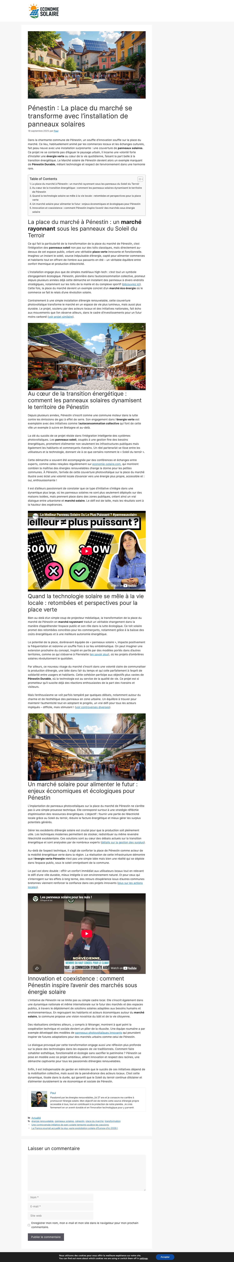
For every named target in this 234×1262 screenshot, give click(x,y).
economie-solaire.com (106, 464)
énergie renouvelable (42, 1121)
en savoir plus (99, 654)
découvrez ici (131, 284)
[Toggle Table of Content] (138, 179)
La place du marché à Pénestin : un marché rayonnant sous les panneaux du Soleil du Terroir (85, 183)
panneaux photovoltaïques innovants (98, 1032)
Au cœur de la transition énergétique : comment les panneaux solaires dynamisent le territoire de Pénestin (87, 189)
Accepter (165, 1256)
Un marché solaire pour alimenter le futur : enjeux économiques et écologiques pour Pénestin (86, 203)
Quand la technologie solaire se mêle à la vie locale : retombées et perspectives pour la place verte (86, 197)
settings (144, 1258)
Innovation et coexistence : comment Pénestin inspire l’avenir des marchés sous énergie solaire (83, 209)
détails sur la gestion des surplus (123, 842)
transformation (113, 1121)
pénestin (79, 1121)
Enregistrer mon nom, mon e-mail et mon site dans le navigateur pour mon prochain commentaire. (84, 1225)
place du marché (94, 1121)
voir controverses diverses (92, 707)
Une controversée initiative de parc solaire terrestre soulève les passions (70, 1124)
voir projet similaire (61, 316)
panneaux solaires (64, 1121)
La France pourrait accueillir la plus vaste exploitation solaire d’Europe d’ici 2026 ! (75, 1128)
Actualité (36, 1117)
